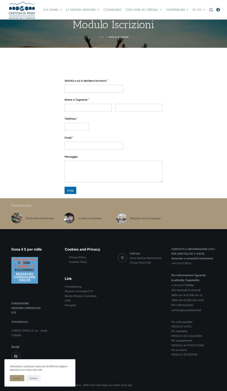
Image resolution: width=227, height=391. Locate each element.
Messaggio (71, 156)
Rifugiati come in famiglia (145, 218)
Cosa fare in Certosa (142, 9)
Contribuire (175, 9)
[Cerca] (211, 10)
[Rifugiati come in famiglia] (121, 218)
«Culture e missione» (90, 218)
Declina (33, 378)
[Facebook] (218, 10)
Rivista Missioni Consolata (80, 295)
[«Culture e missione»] (69, 218)
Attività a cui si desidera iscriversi (86, 80)
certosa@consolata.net (186, 310)
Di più (197, 9)
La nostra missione (81, 9)
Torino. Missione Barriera (40, 218)
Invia (70, 190)
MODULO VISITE (181, 326)
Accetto (17, 378)
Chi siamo (50, 9)
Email (69, 137)
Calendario (112, 9)
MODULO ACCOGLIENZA (186, 335)
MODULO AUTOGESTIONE (187, 345)
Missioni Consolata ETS (79, 291)
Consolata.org (73, 286)
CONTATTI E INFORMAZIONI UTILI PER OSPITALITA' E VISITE (193, 251)
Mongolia (70, 305)
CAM (67, 300)
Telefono (71, 118)
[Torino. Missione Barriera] (16, 218)
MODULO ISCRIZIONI (184, 354)
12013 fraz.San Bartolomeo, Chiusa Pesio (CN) (145, 260)
